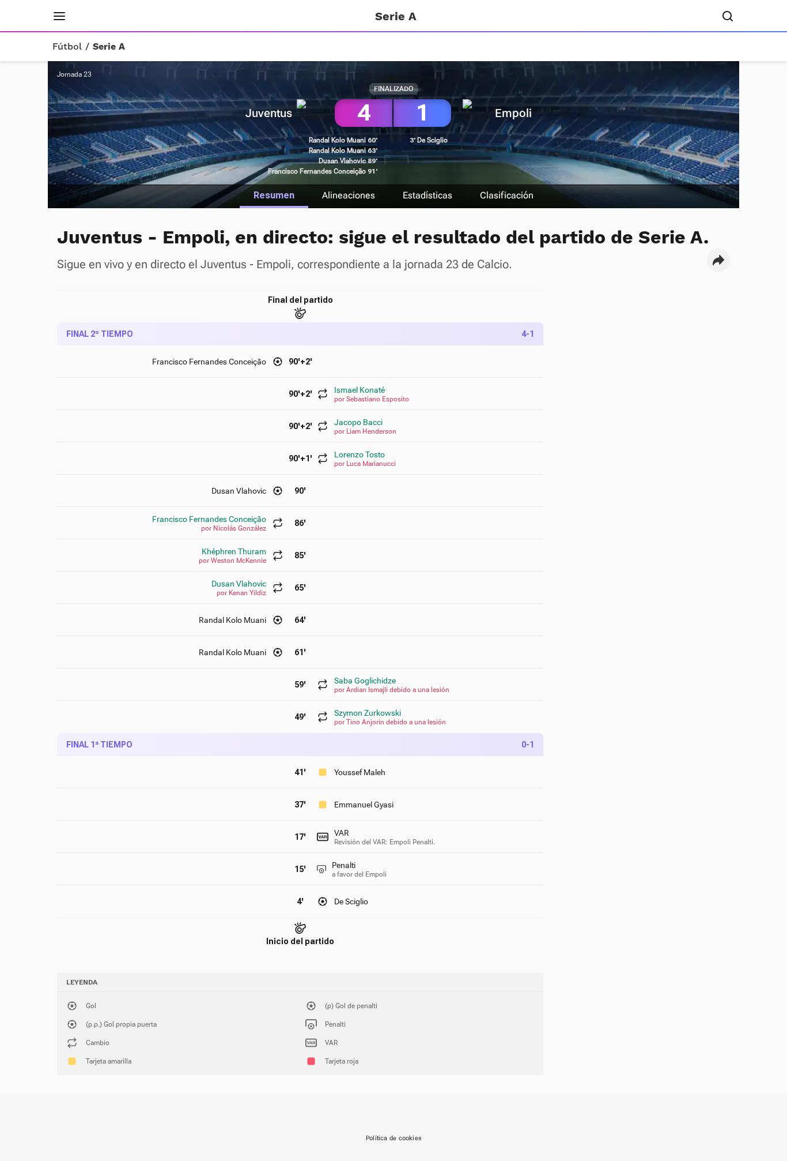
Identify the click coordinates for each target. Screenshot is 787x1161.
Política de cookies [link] (393, 1138)
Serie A (109, 47)
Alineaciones (348, 195)
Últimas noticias (225, 16)
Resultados (148, 16)
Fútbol (67, 47)
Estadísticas (427, 195)
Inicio (97, 16)
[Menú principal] (59, 16)
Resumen (273, 195)
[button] (718, 260)
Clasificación (507, 195)
